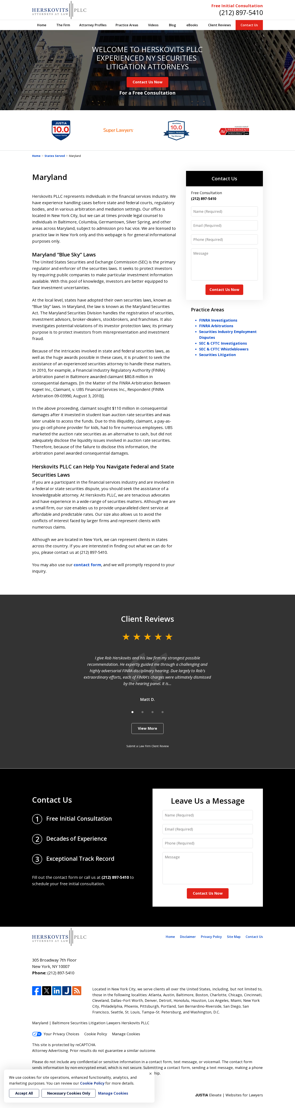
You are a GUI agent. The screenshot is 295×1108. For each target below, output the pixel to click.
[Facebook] (36, 990)
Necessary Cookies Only (68, 1093)
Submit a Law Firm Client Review (147, 746)
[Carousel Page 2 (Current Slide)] (142, 712)
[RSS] (76, 990)
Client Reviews (219, 25)
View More (147, 728)
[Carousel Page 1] (132, 712)
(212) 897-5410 (241, 12)
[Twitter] (46, 990)
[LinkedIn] (56, 990)
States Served (55, 156)
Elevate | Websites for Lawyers (229, 1095)
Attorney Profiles (93, 25)
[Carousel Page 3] (153, 712)
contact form (87, 564)
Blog (172, 25)
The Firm (63, 25)
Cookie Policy (95, 1033)
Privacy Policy (211, 936)
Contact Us (249, 25)
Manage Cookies (126, 1033)
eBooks (192, 25)
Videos (153, 25)
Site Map (234, 936)
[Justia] (66, 990)
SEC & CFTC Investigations (223, 343)
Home (41, 25)
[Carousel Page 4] (163, 712)
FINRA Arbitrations (216, 325)
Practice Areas (127, 25)
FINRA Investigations (218, 320)
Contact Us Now (147, 82)
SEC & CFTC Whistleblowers (223, 349)
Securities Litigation (217, 354)
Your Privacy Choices (61, 1033)
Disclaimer (188, 936)
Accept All (24, 1093)
